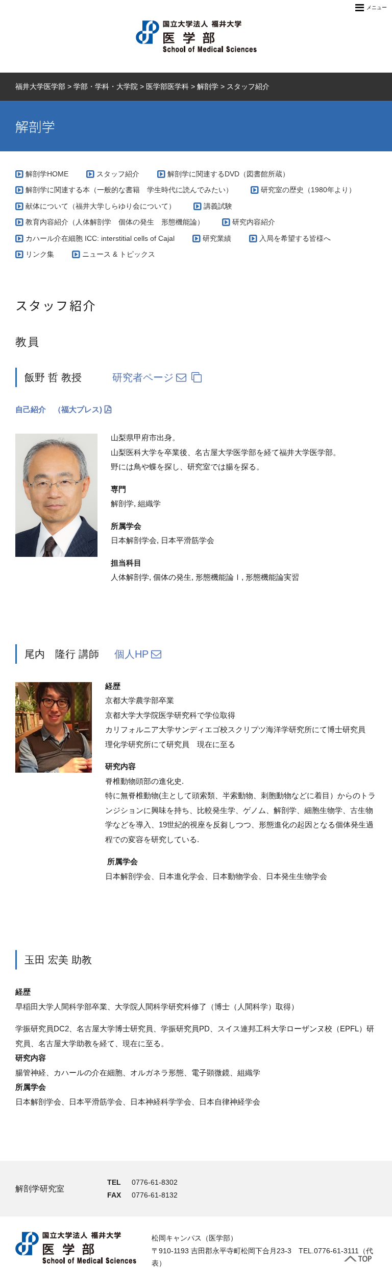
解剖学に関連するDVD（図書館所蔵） (228, 174)
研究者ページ (143, 377)
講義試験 (218, 206)
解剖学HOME (47, 174)
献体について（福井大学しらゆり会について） (101, 206)
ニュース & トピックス (118, 254)
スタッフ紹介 (117, 174)
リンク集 (40, 254)
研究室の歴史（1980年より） (308, 190)
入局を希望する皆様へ (295, 238)
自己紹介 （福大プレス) (58, 409)
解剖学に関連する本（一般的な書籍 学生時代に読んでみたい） (129, 190)
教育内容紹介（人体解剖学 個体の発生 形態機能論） (115, 222)
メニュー (376, 7)
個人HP (131, 654)
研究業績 (217, 238)
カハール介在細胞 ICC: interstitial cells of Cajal (100, 238)
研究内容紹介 (253, 222)
